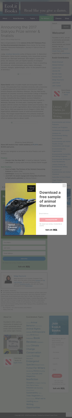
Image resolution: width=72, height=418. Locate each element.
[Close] (64, 185)
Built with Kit (51, 229)
